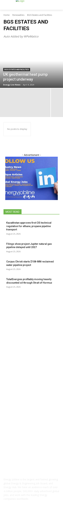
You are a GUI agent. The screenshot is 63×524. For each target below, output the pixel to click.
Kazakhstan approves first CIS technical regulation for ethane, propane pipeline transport (28, 226)
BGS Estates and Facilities (16, 70)
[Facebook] (14, 514)
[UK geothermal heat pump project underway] (31, 65)
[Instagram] (22, 514)
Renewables (18, 15)
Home (7, 15)
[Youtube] (48, 514)
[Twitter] (40, 514)
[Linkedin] (31, 514)
